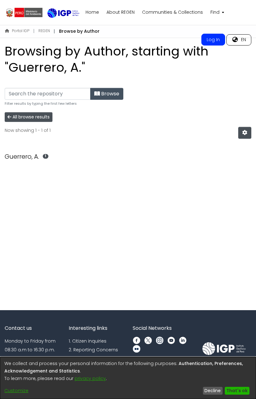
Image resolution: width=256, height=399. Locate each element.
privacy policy (90, 378)
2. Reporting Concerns (93, 350)
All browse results (30, 117)
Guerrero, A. (22, 156)
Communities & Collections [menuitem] (172, 12)
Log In (213, 39)
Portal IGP (20, 30)
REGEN (44, 30)
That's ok (237, 390)
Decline (212, 390)
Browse (109, 93)
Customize (16, 390)
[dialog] (128, 378)
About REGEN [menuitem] (120, 12)
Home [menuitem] (92, 12)
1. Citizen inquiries (87, 341)
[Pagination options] (244, 133)
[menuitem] (216, 12)
